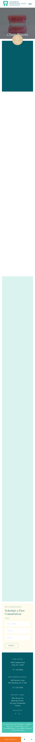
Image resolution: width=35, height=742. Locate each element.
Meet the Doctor (17, 701)
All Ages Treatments (17, 703)
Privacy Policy (19, 726)
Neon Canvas (21, 730)
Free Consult (10, 739)
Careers (17, 706)
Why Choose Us (17, 698)
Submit (11, 645)
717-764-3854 (17, 670)
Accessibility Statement (24, 728)
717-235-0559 (17, 688)
